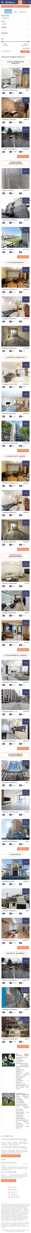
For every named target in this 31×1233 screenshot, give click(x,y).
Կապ (27, 1230)
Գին (2, 38)
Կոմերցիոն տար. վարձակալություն (8, 1226)
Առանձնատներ (15, 854)
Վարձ (15, 12)
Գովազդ (23, 1230)
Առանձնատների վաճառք (18, 1222)
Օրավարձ (22, 12)
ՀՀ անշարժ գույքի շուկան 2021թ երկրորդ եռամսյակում (15, 1139)
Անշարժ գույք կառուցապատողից (16, 163)
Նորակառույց (7, 51)
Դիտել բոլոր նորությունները (11, 1155)
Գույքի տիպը (5, 15)
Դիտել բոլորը (23, 156)
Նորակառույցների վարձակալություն (15, 755)
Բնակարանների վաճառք (15, 456)
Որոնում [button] (15, 6)
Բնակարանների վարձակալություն (15, 555)
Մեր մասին (5, 1230)
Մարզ (3, 21)
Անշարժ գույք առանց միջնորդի (15, 62)
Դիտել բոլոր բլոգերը (9, 1180)
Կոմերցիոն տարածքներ (15, 953)
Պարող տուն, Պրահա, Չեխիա (9, 1162)
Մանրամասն (26, 48)
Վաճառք (8, 12)
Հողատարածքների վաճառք (14, 1223)
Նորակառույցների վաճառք (15, 655)
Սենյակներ (4, 33)
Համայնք (4, 27)
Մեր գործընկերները (14, 1230)
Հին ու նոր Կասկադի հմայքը (8, 1172)
